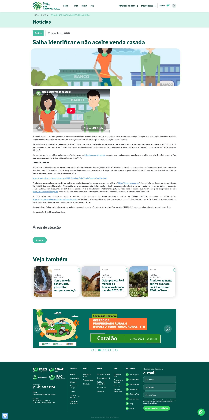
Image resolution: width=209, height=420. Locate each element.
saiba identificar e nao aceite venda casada (70, 15)
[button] (168, 329)
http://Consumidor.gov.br (128, 183)
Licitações (100, 392)
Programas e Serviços (74, 387)
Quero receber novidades (156, 408)
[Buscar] (174, 6)
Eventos (72, 392)
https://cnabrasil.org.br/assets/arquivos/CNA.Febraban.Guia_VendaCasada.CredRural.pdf (70, 178)
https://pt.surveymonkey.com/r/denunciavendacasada (55, 199)
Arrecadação (101, 388)
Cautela (39, 240)
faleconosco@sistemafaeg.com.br (44, 394)
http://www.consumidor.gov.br (45, 191)
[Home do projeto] (46, 6)
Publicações (118, 386)
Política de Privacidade (101, 383)
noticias (45, 15)
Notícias (57, 269)
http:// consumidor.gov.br (95, 155)
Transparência (88, 380)
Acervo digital (74, 378)
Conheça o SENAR (103, 374)
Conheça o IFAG (117, 375)
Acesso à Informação (118, 391)
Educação (73, 382)
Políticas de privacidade (74, 402)
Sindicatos (86, 384)
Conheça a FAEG (87, 375)
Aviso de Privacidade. (150, 403)
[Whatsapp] (201, 412)
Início (36, 15)
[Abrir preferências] (5, 416)
